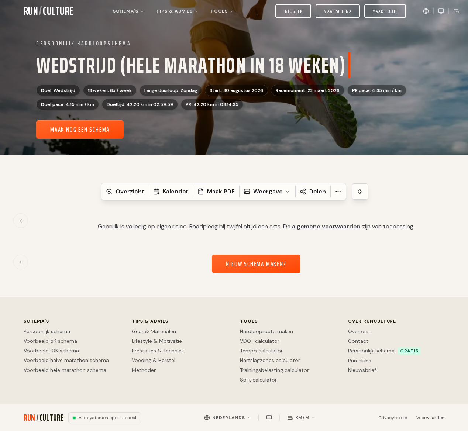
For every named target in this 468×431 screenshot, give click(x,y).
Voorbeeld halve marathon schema (66, 360)
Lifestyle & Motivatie (157, 341)
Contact (358, 341)
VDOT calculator (259, 341)
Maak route (385, 11)
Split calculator (258, 379)
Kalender (176, 191)
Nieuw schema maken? (256, 264)
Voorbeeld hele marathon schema (65, 370)
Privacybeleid (393, 418)
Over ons (359, 331)
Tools (249, 321)
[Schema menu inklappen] (360, 191)
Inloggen (293, 11)
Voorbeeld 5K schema (50, 341)
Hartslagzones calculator (270, 360)
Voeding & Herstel (153, 360)
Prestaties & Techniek (158, 350)
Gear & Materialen (154, 331)
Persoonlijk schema (47, 331)
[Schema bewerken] (361, 63)
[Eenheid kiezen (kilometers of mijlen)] (456, 11)
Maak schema (337, 11)
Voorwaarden (430, 418)
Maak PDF (221, 191)
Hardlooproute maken (266, 331)
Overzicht (130, 191)
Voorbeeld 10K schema (51, 350)
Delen (317, 191)
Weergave (268, 191)
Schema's (36, 321)
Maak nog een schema (80, 129)
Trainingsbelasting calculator (274, 370)
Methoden (144, 370)
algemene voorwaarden (326, 226)
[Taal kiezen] (426, 11)
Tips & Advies (150, 321)
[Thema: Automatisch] (441, 11)
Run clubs (359, 360)
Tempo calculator (261, 350)
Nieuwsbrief (362, 370)
